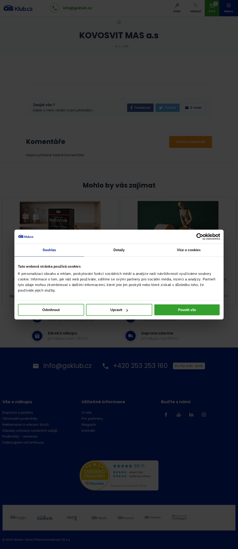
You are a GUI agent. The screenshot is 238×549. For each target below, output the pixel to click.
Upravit (116, 310)
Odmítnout (51, 310)
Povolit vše (187, 310)
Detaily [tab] (119, 250)
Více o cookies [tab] (189, 250)
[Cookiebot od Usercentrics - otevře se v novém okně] (199, 236)
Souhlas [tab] (49, 250)
